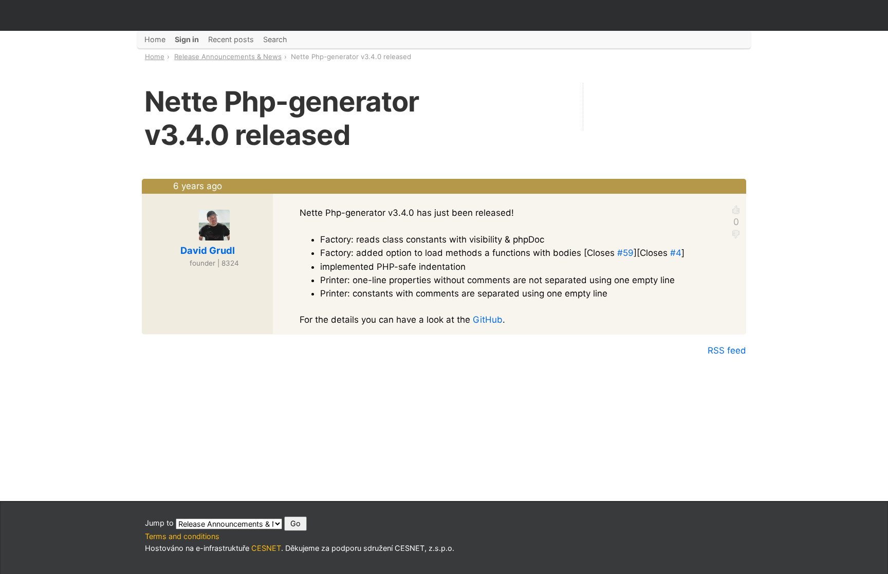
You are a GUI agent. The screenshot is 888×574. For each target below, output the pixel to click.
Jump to (160, 523)
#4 (675, 253)
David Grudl (207, 250)
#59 (625, 253)
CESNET (266, 548)
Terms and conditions (182, 536)
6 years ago (197, 186)
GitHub (488, 319)
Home (154, 56)
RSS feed (727, 350)
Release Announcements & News (228, 56)
